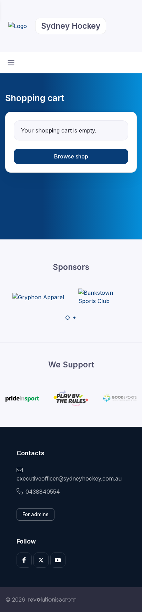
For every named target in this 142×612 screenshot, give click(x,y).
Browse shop (71, 156)
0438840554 (43, 491)
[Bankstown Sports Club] (104, 297)
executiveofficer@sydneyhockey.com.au (69, 478)
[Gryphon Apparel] (38, 296)
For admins (35, 514)
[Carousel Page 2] (74, 318)
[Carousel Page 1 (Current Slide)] (67, 318)
